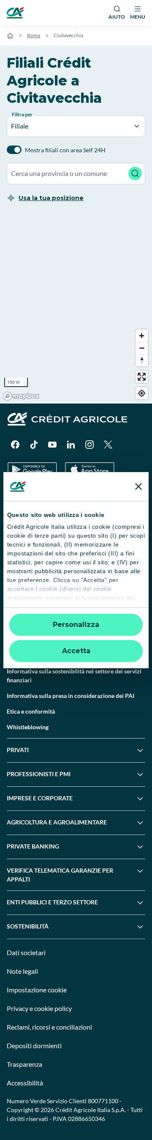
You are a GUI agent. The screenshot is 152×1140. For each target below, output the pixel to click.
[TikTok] (33, 444)
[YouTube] (52, 444)
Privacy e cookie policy (39, 1008)
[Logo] (15, 13)
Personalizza (76, 625)
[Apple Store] (89, 469)
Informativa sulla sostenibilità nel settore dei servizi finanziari (74, 676)
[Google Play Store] (32, 469)
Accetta (76, 651)
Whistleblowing (28, 727)
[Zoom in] (142, 336)
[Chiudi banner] (138, 486)
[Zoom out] (142, 348)
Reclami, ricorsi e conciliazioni (49, 1027)
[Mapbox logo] (21, 396)
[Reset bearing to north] (142, 360)
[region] (76, 308)
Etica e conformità (31, 711)
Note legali (22, 971)
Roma (33, 35)
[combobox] (76, 173)
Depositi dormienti (34, 1045)
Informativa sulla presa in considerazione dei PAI (70, 695)
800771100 (103, 1100)
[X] (108, 444)
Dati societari (26, 952)
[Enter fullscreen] (142, 377)
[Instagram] (89, 444)
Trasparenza (24, 1064)
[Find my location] (142, 393)
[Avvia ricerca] (135, 173)
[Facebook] (15, 444)
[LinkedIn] (70, 444)
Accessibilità (25, 1083)
